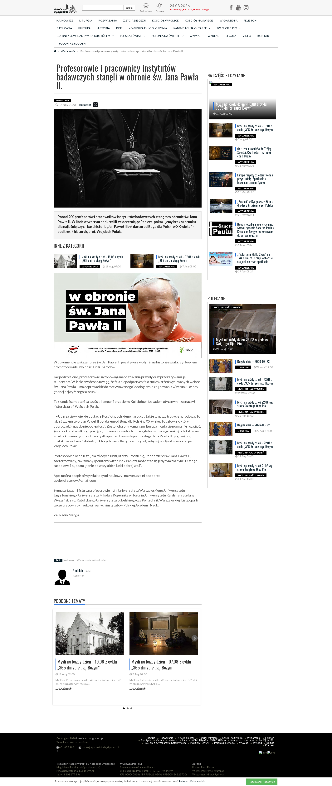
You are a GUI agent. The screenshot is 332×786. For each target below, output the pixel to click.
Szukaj (129, 7)
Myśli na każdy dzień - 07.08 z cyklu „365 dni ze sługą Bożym (179, 259)
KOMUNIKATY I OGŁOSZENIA (148, 28)
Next (195, 638)
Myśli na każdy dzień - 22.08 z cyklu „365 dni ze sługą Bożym (255, 445)
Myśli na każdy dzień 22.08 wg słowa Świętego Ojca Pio (255, 404)
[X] (95, 104)
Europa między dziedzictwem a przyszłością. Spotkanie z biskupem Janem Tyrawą (255, 179)
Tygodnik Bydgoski (71, 43)
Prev (59, 638)
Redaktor (85, 104)
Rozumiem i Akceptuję (262, 781)
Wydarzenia (229, 20)
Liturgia (85, 20)
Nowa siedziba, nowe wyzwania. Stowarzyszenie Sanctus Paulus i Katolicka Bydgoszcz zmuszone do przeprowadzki (256, 230)
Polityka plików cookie (192, 781)
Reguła (231, 35)
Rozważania (107, 20)
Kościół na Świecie (199, 20)
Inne (119, 28)
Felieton (250, 20)
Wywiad (196, 35)
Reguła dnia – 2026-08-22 (253, 425)
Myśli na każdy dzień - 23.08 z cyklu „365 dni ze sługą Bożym (255, 381)
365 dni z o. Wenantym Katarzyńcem (165, 742)
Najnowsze (64, 20)
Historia (103, 28)
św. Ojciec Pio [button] (227, 28)
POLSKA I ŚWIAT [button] (131, 35)
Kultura (84, 28)
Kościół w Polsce (165, 20)
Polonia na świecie (224, 742)
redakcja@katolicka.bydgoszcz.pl (100, 747)
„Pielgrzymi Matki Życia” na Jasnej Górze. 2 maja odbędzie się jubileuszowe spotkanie (255, 258)
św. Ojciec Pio (266, 740)
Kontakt (264, 35)
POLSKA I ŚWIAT (200, 742)
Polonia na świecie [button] (165, 35)
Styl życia (64, 28)
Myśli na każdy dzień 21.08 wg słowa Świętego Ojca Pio (254, 467)
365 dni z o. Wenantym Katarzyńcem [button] (83, 35)
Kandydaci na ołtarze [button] (190, 28)
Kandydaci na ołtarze (242, 740)
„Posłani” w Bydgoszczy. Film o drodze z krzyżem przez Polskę (255, 203)
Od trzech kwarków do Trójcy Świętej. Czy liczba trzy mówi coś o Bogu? (254, 152)
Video (246, 35)
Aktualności (99, 560)
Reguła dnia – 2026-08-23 (253, 361)
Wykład (213, 35)
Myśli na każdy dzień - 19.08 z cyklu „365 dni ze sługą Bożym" (102, 259)
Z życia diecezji (134, 20)
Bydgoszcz (69, 560)
